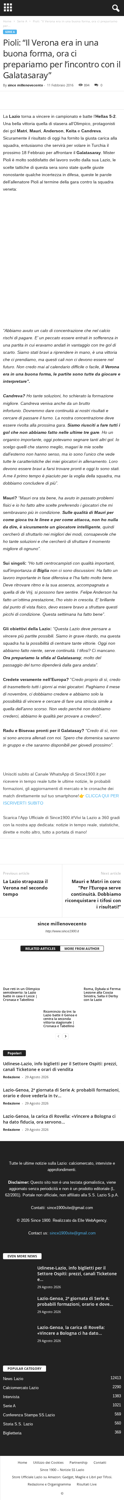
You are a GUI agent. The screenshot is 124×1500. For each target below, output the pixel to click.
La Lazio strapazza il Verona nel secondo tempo (25, 887)
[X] (23, 100)
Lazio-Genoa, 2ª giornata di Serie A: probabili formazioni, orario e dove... (75, 1278)
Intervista (11, 1374)
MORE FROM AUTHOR (81, 948)
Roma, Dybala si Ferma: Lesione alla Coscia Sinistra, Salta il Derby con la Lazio (102, 994)
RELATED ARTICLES (40, 948)
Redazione (11, 1054)
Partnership (79, 1439)
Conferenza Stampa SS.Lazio (29, 1392)
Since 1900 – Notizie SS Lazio (62, 1446)
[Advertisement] (62, 262)
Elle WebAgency (92, 1197)
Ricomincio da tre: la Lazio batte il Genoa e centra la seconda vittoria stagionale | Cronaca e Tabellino (60, 995)
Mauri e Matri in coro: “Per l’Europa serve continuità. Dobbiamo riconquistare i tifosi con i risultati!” (93, 894)
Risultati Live (87, 1461)
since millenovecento (25, 85)
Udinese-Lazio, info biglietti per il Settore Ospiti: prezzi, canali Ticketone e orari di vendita (60, 1044)
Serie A (22, 21)
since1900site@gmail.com (70, 1185)
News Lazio (13, 1355)
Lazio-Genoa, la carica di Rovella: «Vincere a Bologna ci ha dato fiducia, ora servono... (59, 1096)
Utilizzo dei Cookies (48, 1439)
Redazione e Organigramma (49, 1461)
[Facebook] (9, 100)
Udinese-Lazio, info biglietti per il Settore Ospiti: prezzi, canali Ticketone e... (77, 1250)
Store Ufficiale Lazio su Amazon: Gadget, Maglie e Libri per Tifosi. (62, 1454)
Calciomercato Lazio (21, 1365)
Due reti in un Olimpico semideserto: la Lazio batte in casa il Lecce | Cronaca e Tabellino (21, 994)
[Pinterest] (37, 100)
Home (7, 21)
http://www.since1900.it (62, 931)
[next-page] (66, 1013)
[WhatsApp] (51, 100)
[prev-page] (58, 1013)
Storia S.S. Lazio (18, 1401)
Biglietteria (12, 1410)
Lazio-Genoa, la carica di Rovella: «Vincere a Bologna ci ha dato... (71, 1307)
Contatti (100, 1439)
